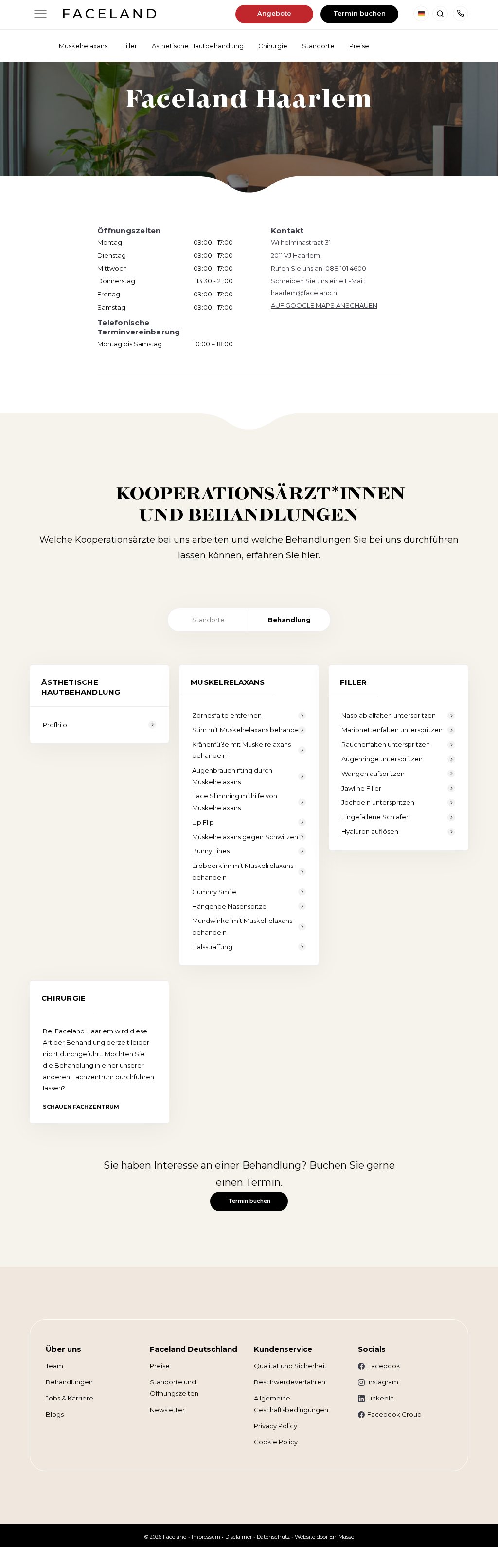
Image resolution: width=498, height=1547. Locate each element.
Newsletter (167, 1410)
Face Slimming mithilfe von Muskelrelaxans (234, 801)
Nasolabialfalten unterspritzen (388, 715)
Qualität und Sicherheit (290, 1366)
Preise (160, 1366)
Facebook (383, 1366)
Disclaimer (238, 1536)
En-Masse (341, 1536)
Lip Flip (203, 822)
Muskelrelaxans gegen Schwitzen (245, 837)
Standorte (208, 620)
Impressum (206, 1536)
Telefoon (460, 13)
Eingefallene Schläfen (375, 817)
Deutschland (421, 13)
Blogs (55, 1414)
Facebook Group (394, 1414)
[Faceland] (109, 15)
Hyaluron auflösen (369, 831)
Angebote (274, 13)
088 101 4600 (345, 268)
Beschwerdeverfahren (289, 1382)
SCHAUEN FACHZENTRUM (81, 1107)
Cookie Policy (276, 1442)
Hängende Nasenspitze (229, 906)
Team (54, 1366)
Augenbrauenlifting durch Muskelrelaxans (232, 775)
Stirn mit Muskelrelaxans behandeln (248, 730)
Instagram (382, 1382)
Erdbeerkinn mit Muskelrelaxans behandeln (242, 871)
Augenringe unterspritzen (382, 759)
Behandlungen (69, 1382)
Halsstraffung (212, 947)
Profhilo (55, 725)
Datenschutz (273, 1536)
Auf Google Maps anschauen (324, 305)
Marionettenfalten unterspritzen (392, 730)
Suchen (440, 13)
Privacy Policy (275, 1426)
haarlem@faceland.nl (304, 292)
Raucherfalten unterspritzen (385, 744)
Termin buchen (359, 13)
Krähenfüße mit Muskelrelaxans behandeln (241, 749)
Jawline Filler (361, 788)
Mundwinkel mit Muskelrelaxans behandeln (242, 926)
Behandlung (289, 620)
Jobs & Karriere (69, 1398)
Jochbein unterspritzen (377, 802)
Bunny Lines (211, 851)
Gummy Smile (214, 892)
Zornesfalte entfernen (227, 715)
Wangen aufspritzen (373, 773)
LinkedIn (380, 1398)
